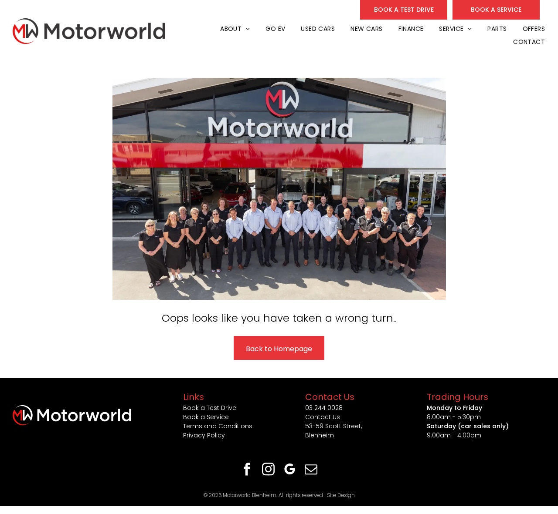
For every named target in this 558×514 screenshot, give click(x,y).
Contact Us (322, 417)
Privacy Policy (204, 435)
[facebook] (247, 470)
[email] (311, 470)
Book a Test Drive (209, 407)
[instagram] (268, 470)
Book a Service (206, 417)
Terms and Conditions (217, 426)
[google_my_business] (289, 470)
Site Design (341, 495)
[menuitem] (234, 29)
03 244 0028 (324, 407)
